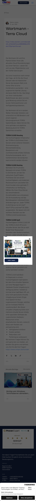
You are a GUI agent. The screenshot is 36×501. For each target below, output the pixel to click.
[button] (29, 239)
